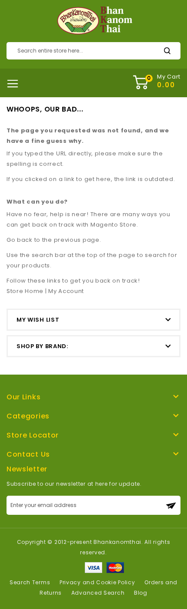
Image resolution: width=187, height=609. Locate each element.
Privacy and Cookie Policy (97, 582)
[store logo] (93, 21)
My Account (66, 291)
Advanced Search (98, 592)
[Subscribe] (170, 505)
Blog (140, 592)
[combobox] (93, 50)
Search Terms (30, 582)
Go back (20, 240)
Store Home (25, 291)
